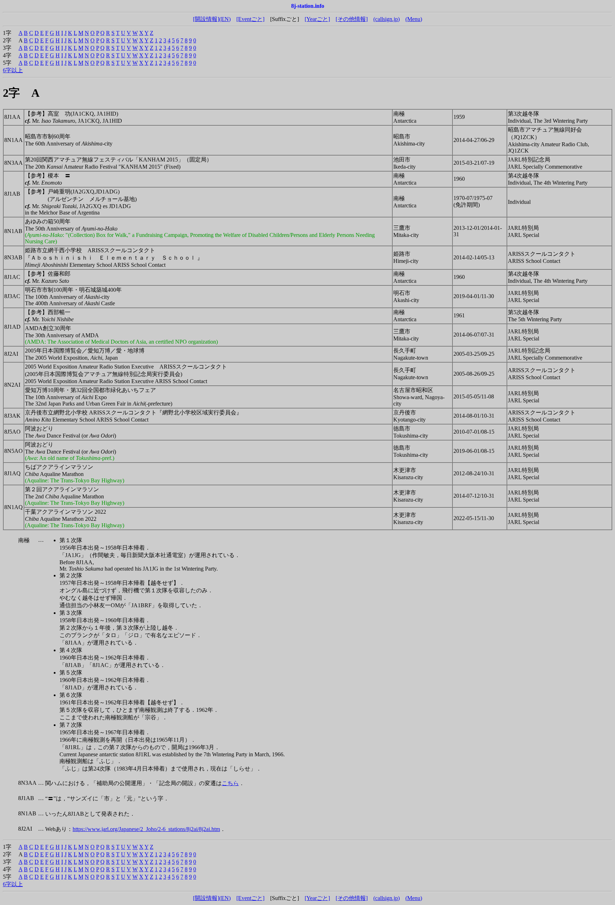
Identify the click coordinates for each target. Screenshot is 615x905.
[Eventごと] (250, 19)
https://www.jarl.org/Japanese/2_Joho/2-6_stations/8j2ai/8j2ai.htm (146, 829)
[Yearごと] (317, 19)
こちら (230, 783)
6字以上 (13, 70)
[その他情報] (352, 19)
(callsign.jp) (386, 19)
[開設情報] (206, 19)
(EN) (225, 19)
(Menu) (413, 19)
